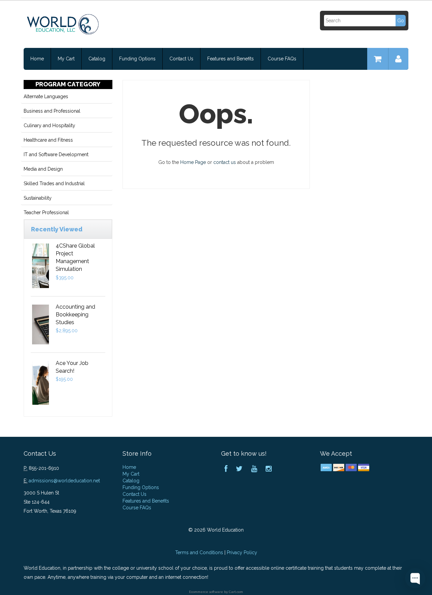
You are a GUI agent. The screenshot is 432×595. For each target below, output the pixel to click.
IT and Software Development (56, 154)
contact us (224, 162)
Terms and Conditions (199, 552)
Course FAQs (282, 58)
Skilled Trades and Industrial (54, 183)
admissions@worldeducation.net (64, 480)
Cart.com (236, 592)
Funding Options (137, 58)
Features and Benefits (230, 58)
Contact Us (181, 58)
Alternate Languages (46, 96)
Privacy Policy (242, 552)
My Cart (66, 58)
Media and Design (43, 169)
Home (37, 58)
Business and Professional (52, 111)
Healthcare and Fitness (48, 140)
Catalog (96, 58)
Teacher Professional (46, 212)
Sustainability (38, 198)
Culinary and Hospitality (49, 125)
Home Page (193, 162)
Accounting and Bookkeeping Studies (75, 314)
